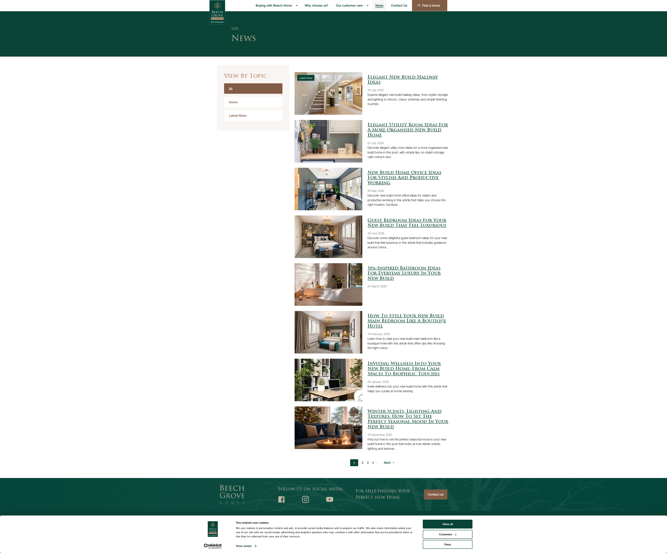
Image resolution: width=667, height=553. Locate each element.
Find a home (431, 5)
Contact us (435, 494)
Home (235, 28)
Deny (447, 544)
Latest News (238, 115)
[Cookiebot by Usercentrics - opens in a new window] (213, 546)
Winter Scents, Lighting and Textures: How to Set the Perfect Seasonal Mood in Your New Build (408, 419)
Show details (244, 545)
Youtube (329, 499)
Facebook (281, 499)
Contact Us (399, 5)
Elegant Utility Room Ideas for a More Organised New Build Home (408, 130)
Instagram (305, 499)
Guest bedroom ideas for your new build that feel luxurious (407, 223)
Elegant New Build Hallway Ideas (403, 80)
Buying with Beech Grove (274, 5)
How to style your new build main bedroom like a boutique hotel (407, 321)
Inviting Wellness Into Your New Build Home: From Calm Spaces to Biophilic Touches (404, 369)
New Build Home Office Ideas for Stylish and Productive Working (404, 178)
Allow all (447, 524)
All (230, 88)
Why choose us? (316, 5)
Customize (445, 534)
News (379, 5)
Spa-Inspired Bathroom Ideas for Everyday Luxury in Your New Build (404, 273)
